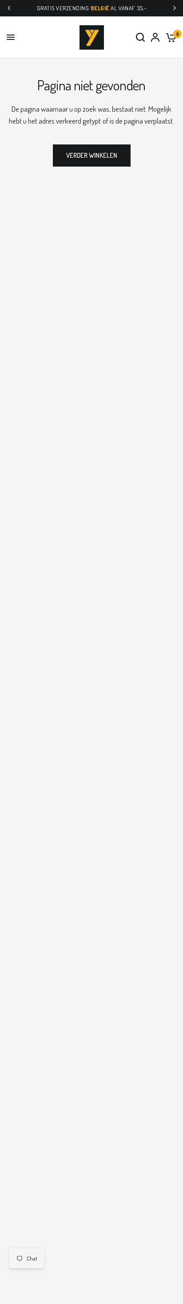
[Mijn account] (155, 37)
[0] (169, 37)
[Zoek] (140, 37)
